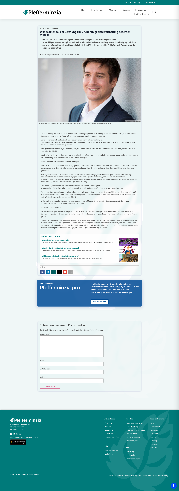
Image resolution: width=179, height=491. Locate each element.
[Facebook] (11, 434)
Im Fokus (98, 10)
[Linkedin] (14, 434)
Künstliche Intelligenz (135, 437)
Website (43, 377)
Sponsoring (131, 455)
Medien (112, 10)
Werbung (130, 452)
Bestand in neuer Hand (136, 430)
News (83, 10)
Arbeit (78, 55)
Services (126, 10)
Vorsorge (154, 441)
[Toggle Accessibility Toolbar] (174, 486)
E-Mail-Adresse (46, 369)
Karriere (108, 427)
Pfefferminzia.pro (142, 14)
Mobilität (154, 430)
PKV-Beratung (132, 427)
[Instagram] (17, 434)
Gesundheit (155, 427)
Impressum (147, 476)
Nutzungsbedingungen (133, 476)
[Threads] (20, 434)
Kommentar (45, 334)
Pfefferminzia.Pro (111, 450)
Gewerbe (154, 434)
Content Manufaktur (113, 437)
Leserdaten (109, 434)
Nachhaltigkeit (132, 441)
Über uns (142, 10)
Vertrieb (154, 437)
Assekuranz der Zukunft (136, 423)
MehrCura (109, 454)
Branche (154, 448)
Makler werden (133, 434)
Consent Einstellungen (115, 476)
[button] (42, 272)
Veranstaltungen (133, 458)
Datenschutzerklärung (160, 476)
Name (43, 360)
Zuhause (154, 444)
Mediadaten (109, 430)
